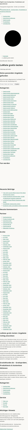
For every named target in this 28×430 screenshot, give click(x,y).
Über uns (5, 401)
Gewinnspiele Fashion (9, 97)
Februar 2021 (6, 322)
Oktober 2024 (6, 244)
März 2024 (6, 257)
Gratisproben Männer (9, 137)
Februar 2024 (6, 259)
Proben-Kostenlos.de (8, 219)
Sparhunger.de (7, 226)
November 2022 (7, 287)
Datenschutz (3, 429)
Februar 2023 (6, 281)
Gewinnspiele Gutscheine (9, 100)
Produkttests (6, 22)
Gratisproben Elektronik (9, 119)
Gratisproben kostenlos (9, 134)
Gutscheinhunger (7, 222)
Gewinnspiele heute (8, 102)
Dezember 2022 (7, 285)
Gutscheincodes (7, 221)
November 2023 (7, 265)
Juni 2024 (5, 252)
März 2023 (6, 279)
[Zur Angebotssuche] (14, 53)
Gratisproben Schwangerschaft (11, 148)
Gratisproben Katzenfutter (10, 128)
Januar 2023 (6, 283)
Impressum (10, 429)
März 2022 (6, 301)
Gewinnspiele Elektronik (9, 95)
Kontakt (5, 403)
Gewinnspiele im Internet (9, 104)
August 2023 (6, 270)
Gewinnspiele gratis (8, 99)
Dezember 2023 (7, 263)
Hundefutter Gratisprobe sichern (11, 204)
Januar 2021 (6, 324)
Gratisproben (6, 16)
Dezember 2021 (7, 307)
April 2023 (5, 278)
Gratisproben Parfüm (8, 141)
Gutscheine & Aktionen (9, 18)
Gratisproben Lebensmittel (10, 135)
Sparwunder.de (7, 224)
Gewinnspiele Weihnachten (10, 110)
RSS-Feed (5, 406)
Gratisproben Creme (8, 117)
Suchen (17, 84)
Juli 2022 (5, 294)
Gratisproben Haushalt (9, 122)
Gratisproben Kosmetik (9, 132)
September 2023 (7, 268)
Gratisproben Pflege (8, 143)
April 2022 (5, 300)
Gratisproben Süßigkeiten (10, 150)
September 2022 (7, 290)
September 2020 (7, 329)
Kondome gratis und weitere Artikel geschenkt (15, 205)
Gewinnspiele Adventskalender (11, 93)
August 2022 (6, 292)
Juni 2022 (5, 296)
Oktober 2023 (6, 267)
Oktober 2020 (6, 327)
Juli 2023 (5, 272)
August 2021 (6, 314)
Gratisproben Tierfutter (9, 152)
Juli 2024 (5, 250)
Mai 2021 (5, 316)
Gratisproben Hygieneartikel (10, 126)
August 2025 (6, 241)
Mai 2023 (5, 276)
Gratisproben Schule (8, 146)
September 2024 (7, 246)
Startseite (5, 56)
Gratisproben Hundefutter (10, 124)
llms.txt (5, 405)
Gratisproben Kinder (8, 130)
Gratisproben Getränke (9, 121)
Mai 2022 (5, 298)
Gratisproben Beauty (8, 115)
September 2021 (7, 313)
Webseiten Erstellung (8, 228)
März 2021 (6, 320)
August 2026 (6, 235)
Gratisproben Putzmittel (9, 145)
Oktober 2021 (6, 311)
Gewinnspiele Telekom (9, 108)
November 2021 (7, 309)
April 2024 (5, 255)
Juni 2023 (5, 274)
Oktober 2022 (6, 289)
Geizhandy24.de (7, 217)
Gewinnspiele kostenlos (9, 106)
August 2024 (6, 248)
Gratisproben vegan (8, 154)
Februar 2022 (6, 303)
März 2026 (6, 239)
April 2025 (5, 243)
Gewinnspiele (6, 20)
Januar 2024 (6, 261)
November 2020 (7, 325)
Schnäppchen (6, 23)
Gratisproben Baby (8, 113)
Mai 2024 (5, 254)
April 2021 (5, 318)
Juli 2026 (5, 237)
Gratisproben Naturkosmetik (10, 139)
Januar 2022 (6, 305)
